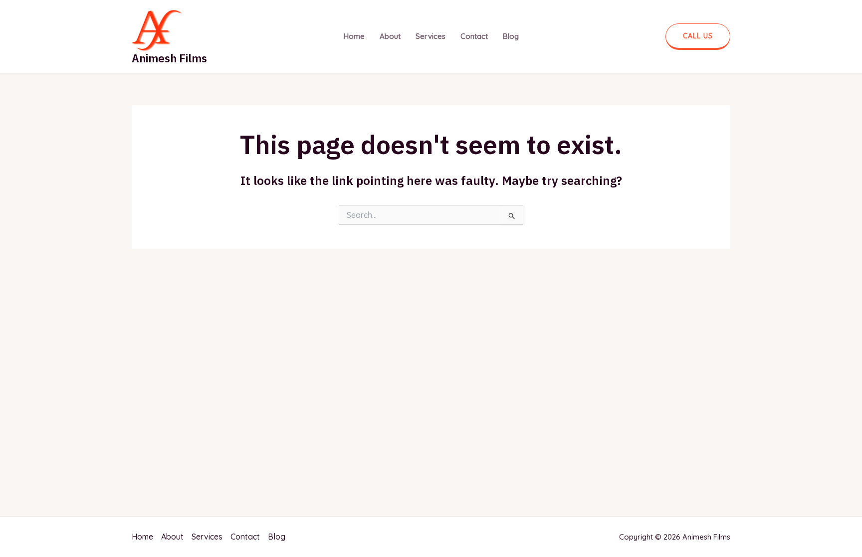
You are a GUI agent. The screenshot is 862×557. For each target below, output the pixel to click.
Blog (511, 36)
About (390, 36)
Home (354, 36)
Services (430, 36)
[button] (697, 36)
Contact (474, 36)
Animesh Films (169, 58)
